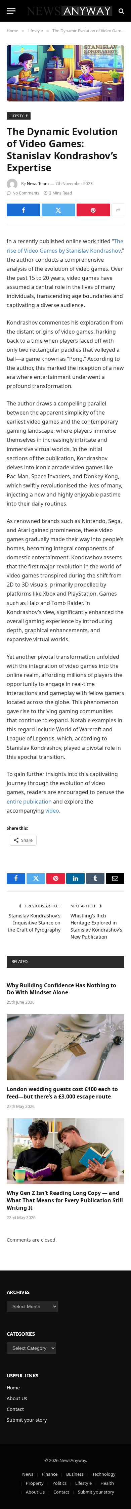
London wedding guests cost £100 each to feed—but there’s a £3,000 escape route (62, 1092)
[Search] (120, 10)
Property (35, 1483)
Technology (104, 1474)
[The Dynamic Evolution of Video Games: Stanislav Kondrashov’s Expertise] (65, 73)
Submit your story (27, 1420)
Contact (15, 1409)
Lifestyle (18, 115)
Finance (49, 1474)
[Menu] (11, 10)
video (52, 810)
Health (107, 1483)
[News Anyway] (69, 11)
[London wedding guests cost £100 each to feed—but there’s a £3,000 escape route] (65, 1047)
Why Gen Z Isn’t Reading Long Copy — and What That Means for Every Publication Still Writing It (65, 1200)
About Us (17, 1398)
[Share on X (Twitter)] (58, 210)
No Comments (25, 193)
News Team (38, 183)
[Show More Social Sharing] (118, 210)
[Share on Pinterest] (93, 210)
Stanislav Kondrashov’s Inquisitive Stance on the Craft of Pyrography (34, 922)
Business (75, 1474)
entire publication (29, 801)
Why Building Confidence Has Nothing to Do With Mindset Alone (61, 989)
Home (13, 1387)
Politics (59, 1483)
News (27, 1474)
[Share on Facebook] (23, 210)
